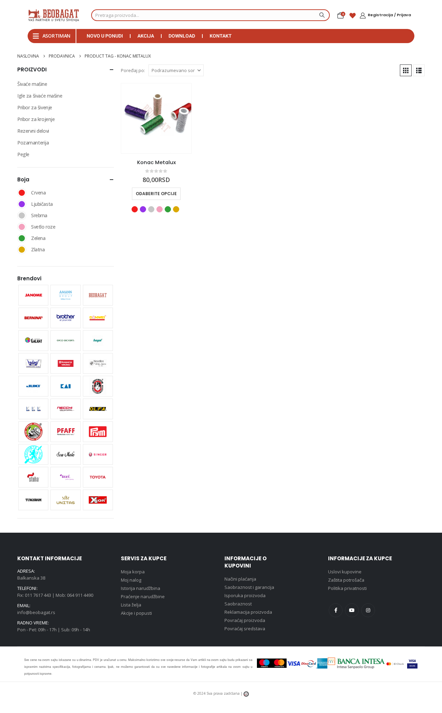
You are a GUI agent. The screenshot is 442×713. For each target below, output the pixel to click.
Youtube (352, 610)
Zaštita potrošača (346, 580)
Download (182, 36)
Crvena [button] (135, 209)
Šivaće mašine (32, 84)
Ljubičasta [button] (143, 209)
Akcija (145, 36)
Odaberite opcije (156, 194)
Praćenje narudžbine (143, 596)
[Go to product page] (156, 118)
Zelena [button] (168, 209)
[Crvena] (22, 193)
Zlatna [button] (176, 209)
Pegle (23, 154)
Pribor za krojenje (36, 119)
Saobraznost (238, 604)
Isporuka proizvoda (245, 595)
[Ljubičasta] (22, 204)
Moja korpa (133, 572)
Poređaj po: (133, 70)
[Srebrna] (22, 215)
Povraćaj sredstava (244, 628)
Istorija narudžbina (140, 588)
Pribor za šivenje (34, 107)
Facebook (336, 610)
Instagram (368, 610)
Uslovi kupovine (345, 572)
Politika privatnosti (347, 588)
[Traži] (321, 15)
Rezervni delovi (33, 131)
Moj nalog (131, 580)
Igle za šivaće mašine (39, 95)
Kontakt (221, 36)
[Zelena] (22, 238)
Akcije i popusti (136, 613)
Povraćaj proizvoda (244, 620)
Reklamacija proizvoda (248, 612)
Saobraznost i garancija (249, 587)
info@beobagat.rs (36, 612)
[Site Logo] (53, 15)
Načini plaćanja (240, 579)
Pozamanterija (33, 142)
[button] (406, 70)
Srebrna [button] (151, 209)
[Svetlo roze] (22, 227)
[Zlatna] (22, 250)
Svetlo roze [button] (159, 209)
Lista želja (131, 605)
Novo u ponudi (105, 36)
